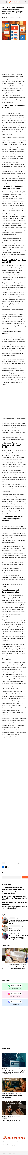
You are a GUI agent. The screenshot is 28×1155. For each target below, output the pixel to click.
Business (12, 918)
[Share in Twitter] (5, 867)
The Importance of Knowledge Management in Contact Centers (13, 888)
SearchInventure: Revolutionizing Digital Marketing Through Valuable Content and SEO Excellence (14, 1072)
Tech (3, 17)
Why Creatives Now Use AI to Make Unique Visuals (12, 1096)
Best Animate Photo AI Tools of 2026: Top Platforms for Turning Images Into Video (14, 898)
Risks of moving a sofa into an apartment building (11, 893)
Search (4, 873)
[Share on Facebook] (2, 867)
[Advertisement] (14, 58)
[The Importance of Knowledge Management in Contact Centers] (5, 920)
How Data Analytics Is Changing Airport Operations (14, 903)
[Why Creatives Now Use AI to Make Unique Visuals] (14, 1085)
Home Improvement (14, 926)
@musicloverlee (15, 985)
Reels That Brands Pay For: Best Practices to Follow (11, 1121)
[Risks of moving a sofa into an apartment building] (5, 928)
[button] (2, 2)
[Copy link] (8, 867)
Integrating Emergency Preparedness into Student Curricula (14, 907)
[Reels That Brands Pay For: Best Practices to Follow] (14, 1108)
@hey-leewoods (15, 993)
